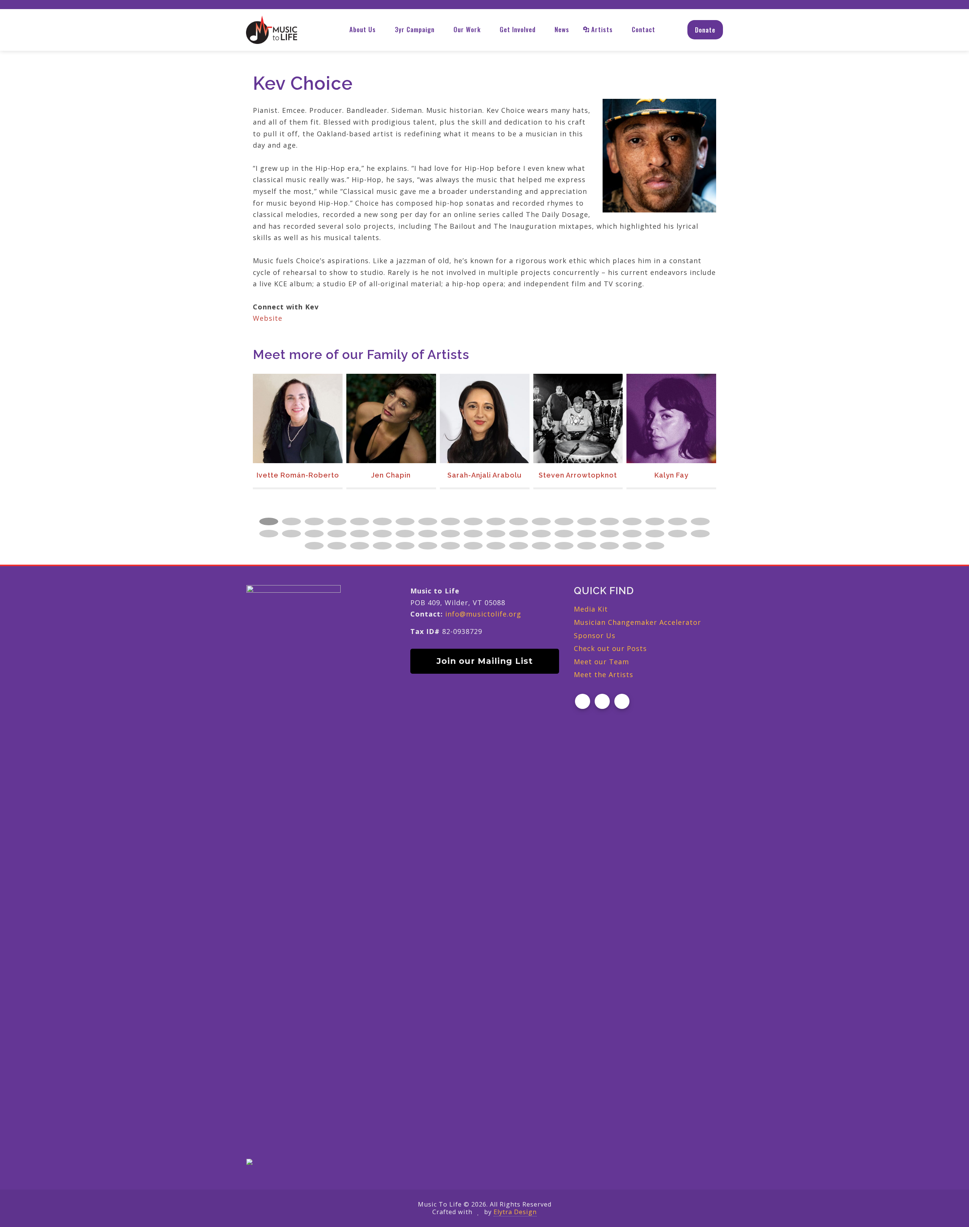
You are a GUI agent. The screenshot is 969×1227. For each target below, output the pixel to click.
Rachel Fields (671, 475)
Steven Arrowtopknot (484, 475)
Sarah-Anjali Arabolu (391, 475)
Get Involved (518, 29)
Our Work (467, 29)
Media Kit (591, 609)
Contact (643, 29)
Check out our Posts (610, 648)
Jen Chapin (297, 475)
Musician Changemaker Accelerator (637, 622)
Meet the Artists (603, 674)
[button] (268, 521)
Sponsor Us (594, 635)
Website (267, 318)
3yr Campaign (415, 29)
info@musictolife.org (483, 613)
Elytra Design (515, 1212)
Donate (705, 29)
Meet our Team (601, 661)
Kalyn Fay (578, 475)
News (562, 29)
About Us (362, 29)
